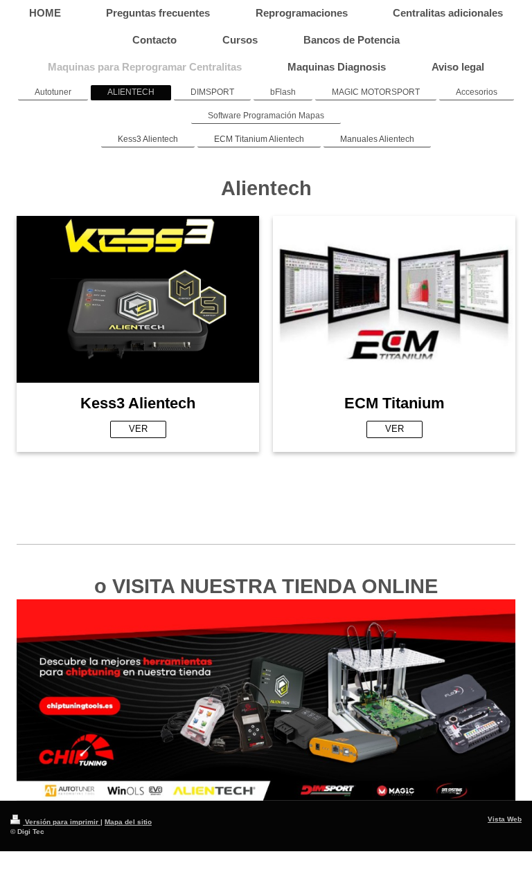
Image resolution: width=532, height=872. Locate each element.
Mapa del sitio (128, 822)
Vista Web (505, 819)
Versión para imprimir (61, 822)
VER (138, 429)
